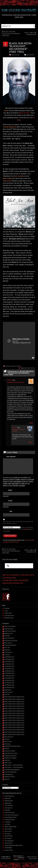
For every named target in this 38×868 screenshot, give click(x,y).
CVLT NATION (9, 805)
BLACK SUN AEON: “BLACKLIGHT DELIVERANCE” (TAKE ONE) (11, 33)
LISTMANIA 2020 (9, 676)
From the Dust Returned (11, 815)
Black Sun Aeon (24, 113)
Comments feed (9, 615)
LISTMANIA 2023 (9, 683)
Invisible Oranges (10, 819)
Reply (31, 423)
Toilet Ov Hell (8, 843)
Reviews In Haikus (9, 751)
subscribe (26, 529)
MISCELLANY (8, 692)
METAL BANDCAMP (10, 826)
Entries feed (8, 613)
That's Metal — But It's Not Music (13, 765)
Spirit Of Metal (9, 836)
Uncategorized (8, 774)
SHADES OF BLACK (10, 755)
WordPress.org (9, 618)
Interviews (7, 650)
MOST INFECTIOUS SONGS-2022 (14, 727)
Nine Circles (8, 831)
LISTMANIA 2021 (9, 678)
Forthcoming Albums (10, 645)
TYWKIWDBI (8, 848)
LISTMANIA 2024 (9, 685)
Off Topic (6, 739)
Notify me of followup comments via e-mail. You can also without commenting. (18, 529)
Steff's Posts (7, 762)
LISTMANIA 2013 (9, 659)
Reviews (6, 748)
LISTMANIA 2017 (9, 668)
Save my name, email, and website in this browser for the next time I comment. (18, 522)
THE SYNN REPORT (10, 772)
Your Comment (10, 456)
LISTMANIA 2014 (9, 661)
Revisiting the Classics (10, 753)
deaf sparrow (8, 808)
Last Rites (7, 824)
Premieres (7, 744)
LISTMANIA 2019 (9, 673)
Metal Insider (8, 829)
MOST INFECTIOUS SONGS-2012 (14, 704)
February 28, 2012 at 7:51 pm (15, 382)
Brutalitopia (8, 803)
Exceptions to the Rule (10, 640)
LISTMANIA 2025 (9, 687)
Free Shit (7, 647)
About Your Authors (9, 626)
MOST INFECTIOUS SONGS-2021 (14, 725)
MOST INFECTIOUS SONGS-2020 (14, 723)
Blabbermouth (9, 801)
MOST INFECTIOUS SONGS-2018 (14, 718)
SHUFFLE (7, 760)
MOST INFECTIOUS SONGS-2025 (14, 734)
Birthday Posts (8, 633)
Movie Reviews (8, 737)
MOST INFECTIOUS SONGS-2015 (14, 711)
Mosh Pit (6, 694)
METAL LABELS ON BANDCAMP (30, 33)
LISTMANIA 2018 (9, 671)
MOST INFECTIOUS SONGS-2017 (14, 715)
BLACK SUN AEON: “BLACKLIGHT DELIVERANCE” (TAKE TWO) (20, 47)
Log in (6, 611)
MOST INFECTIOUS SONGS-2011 (14, 701)
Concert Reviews (9, 638)
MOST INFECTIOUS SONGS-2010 (14, 699)
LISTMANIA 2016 (9, 666)
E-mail (10, 501)
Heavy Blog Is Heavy (11, 817)
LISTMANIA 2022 (9, 680)
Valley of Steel (9, 850)
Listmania (7, 654)
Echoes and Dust (9, 812)
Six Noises (8, 833)
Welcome (7, 779)
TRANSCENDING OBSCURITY (14, 845)
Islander (13, 366)
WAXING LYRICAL (9, 777)
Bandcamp (8, 798)
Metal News (7, 690)
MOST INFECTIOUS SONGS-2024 (14, 732)
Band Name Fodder (10, 631)
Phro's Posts (8, 741)
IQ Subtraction (8, 652)
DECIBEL (7, 810)
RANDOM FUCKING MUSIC (12, 746)
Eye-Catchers (8, 643)
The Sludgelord (9, 841)
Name (10, 490)
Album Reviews (15, 54)
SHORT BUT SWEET (10, 758)
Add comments (30, 54)
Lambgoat (7, 822)
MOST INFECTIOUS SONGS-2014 (14, 708)
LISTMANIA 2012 (9, 657)
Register (7, 608)
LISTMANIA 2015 (9, 664)
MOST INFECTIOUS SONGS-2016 (14, 713)
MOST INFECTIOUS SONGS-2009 (14, 697)
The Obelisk (8, 838)
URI (11, 511)
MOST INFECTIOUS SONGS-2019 (14, 720)
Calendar (7, 636)
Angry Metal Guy (9, 796)
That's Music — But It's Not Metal (13, 767)
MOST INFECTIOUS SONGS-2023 (14, 730)
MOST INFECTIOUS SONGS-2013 (14, 706)
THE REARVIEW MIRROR (12, 770)
